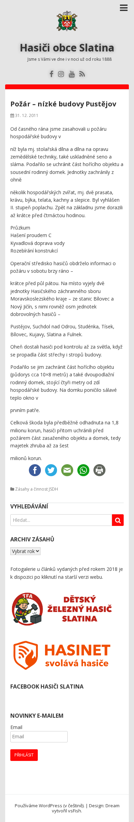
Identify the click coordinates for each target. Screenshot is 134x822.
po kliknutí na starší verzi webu (68, 577)
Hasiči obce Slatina (67, 48)
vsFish (74, 811)
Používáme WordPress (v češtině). (50, 805)
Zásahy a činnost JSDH (36, 489)
